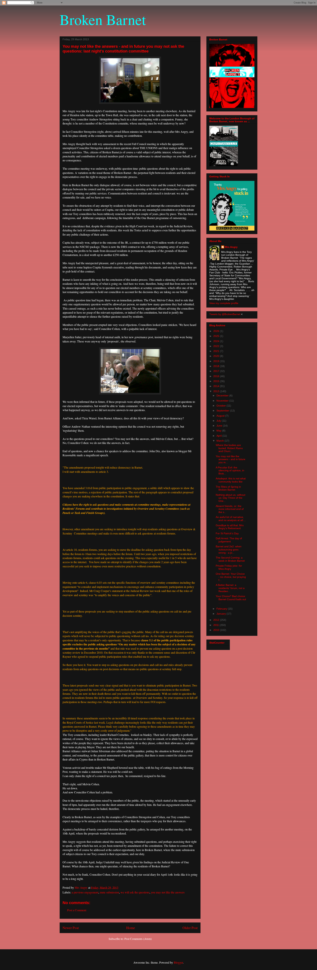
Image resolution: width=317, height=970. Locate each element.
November (222, 400)
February (222, 608)
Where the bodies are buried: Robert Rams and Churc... (229, 448)
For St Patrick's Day (227, 533)
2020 (216, 356)
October (221, 405)
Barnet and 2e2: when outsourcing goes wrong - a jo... (228, 549)
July (219, 420)
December (222, 395)
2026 (216, 331)
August (220, 415)
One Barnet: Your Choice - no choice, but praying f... (231, 576)
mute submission (109, 892)
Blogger (178, 962)
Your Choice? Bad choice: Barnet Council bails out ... (231, 599)
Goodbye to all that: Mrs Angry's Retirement (230, 527)
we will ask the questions (135, 892)
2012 (216, 619)
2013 (216, 391)
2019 (216, 361)
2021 (216, 351)
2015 (216, 381)
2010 (216, 629)
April (219, 435)
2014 (216, 386)
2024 (216, 341)
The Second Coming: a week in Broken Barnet (230, 559)
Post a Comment (76, 910)
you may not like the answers (168, 892)
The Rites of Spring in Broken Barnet (228, 488)
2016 (216, 376)
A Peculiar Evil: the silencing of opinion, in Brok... (230, 470)
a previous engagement (85, 892)
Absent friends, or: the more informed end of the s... (230, 509)
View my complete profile (223, 303)
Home (130, 927)
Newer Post (71, 927)
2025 (216, 336)
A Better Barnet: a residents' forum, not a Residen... (230, 588)
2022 (216, 346)
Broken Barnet (103, 19)
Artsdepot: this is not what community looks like (231, 480)
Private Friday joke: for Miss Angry (229, 567)
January (221, 613)
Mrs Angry (231, 246)
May (219, 430)
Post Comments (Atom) (138, 939)
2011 (216, 625)
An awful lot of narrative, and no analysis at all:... (231, 519)
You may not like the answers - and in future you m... (230, 459)
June (219, 425)
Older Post (190, 927)
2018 (216, 366)
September (223, 410)
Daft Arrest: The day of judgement (229, 540)
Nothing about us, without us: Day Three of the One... (230, 498)
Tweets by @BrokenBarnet (224, 314)
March (220, 440)
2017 (216, 371)
